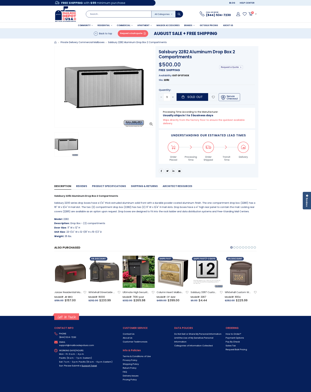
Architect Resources (177, 186)
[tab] (62, 186)
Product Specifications (109, 186)
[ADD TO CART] (81, 261)
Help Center (247, 2)
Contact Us (128, 333)
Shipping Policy (131, 364)
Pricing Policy (130, 379)
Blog (232, 2)
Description (62, 186)
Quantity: (165, 90)
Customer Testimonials (135, 341)
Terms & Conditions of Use (137, 356)
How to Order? (233, 333)
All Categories (162, 14)
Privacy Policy (130, 360)
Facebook (161, 171)
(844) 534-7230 (67, 337)
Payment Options (235, 337)
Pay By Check (233, 341)
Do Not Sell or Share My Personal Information (197, 333)
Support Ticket (89, 365)
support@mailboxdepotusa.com (76, 345)
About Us (127, 337)
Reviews (81, 186)
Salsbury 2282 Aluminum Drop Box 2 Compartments (197, 54)
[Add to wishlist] (213, 97)
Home (55, 42)
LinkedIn (173, 171)
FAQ (125, 371)
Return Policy (129, 367)
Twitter (167, 171)
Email (179, 171)
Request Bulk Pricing (236, 349)
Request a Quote (230, 67)
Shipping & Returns (144, 186)
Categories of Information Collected (193, 345)
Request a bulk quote (131, 33)
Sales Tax (231, 345)
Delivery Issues (130, 375)
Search (179, 14)
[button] (231, 247)
